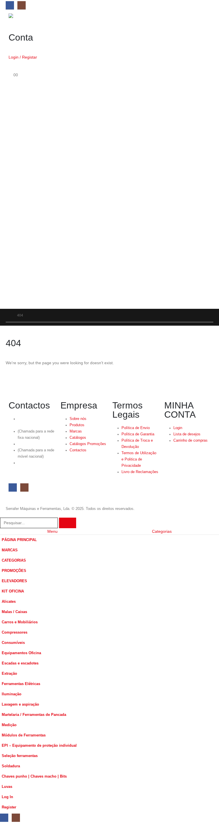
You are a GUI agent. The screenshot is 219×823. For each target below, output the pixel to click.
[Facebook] (10, 5)
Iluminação (11, 694)
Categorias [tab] (162, 531)
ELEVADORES (14, 581)
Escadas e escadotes (20, 663)
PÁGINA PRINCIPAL (19, 540)
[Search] (67, 523)
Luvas (7, 787)
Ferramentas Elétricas (21, 684)
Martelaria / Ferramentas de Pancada (34, 715)
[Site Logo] (24, 15)
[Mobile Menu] (12, 293)
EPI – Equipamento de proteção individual (39, 746)
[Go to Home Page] (7, 315)
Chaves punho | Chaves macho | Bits (34, 776)
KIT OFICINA (13, 591)
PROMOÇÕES (14, 571)
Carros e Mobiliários (20, 622)
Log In (7, 797)
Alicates (9, 602)
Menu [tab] (52, 531)
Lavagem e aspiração (20, 704)
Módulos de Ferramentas (24, 735)
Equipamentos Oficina (21, 653)
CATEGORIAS (14, 560)
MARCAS (10, 550)
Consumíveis (13, 643)
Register (9, 807)
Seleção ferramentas (20, 756)
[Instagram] (21, 5)
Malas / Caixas (14, 612)
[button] (3, 514)
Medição (9, 725)
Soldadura (11, 766)
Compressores (14, 632)
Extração (9, 674)
